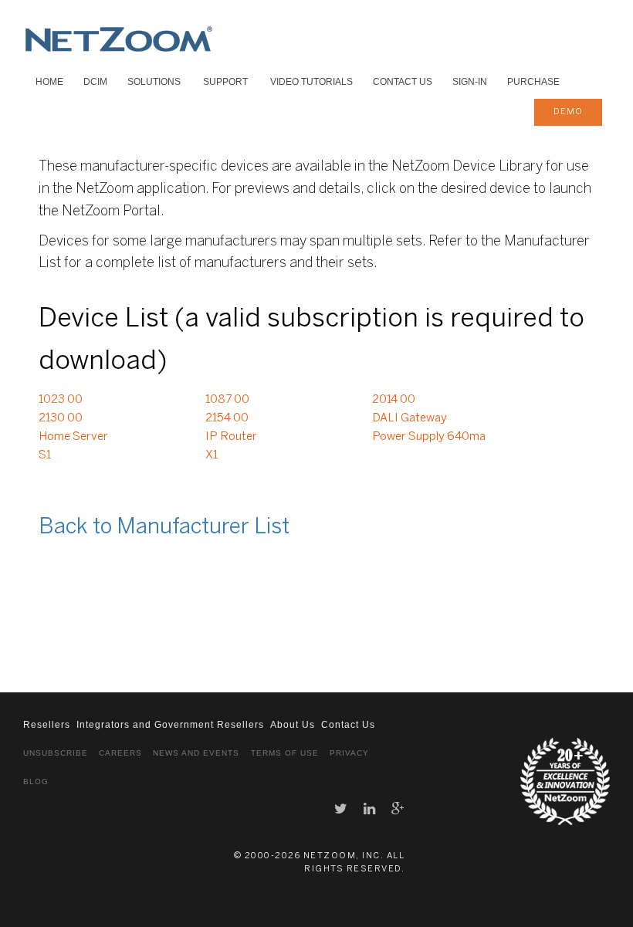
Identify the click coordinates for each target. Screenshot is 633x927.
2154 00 (227, 418)
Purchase (533, 81)
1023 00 (61, 399)
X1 (211, 455)
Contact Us (402, 81)
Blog (36, 781)
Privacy (349, 753)
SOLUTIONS (154, 81)
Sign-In (469, 81)
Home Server (73, 436)
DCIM (95, 81)
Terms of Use (285, 753)
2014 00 (393, 399)
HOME (49, 81)
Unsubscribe (55, 753)
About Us (292, 724)
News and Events (196, 753)
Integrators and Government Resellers (170, 724)
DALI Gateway (409, 418)
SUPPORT (225, 81)
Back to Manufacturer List (164, 527)
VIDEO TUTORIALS (311, 81)
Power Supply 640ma (429, 436)
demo (568, 112)
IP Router (231, 436)
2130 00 (61, 418)
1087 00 (227, 399)
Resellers (46, 724)
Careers (120, 753)
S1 (45, 455)
